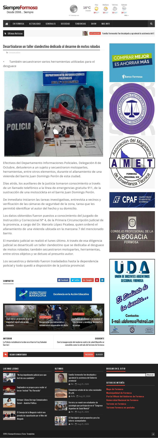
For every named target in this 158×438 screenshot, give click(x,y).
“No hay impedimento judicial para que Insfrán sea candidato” (31, 376)
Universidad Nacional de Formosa (122, 400)
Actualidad (35, 23)
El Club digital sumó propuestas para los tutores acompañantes (84, 419)
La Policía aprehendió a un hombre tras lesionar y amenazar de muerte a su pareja (87, 322)
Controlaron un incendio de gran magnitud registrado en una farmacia (19, 322)
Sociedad (65, 23)
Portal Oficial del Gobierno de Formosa (125, 396)
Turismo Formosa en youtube (120, 407)
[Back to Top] (153, 434)
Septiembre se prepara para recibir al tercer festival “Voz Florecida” (31, 389)
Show (93, 23)
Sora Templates (28, 433)
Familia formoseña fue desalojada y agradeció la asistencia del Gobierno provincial (124, 33)
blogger (99, 354)
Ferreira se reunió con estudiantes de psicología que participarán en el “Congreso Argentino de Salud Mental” (86, 405)
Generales (51, 23)
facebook (89, 354)
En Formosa (18, 23)
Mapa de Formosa (114, 389)
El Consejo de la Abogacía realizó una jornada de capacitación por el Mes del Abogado (32, 415)
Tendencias (80, 23)
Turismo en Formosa (116, 403)
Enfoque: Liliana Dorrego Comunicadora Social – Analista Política (32, 401)
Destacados (14, 52)
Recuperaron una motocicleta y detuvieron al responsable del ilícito (53, 323)
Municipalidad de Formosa (119, 392)
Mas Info (106, 23)
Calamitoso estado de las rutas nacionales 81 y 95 (85, 391)
